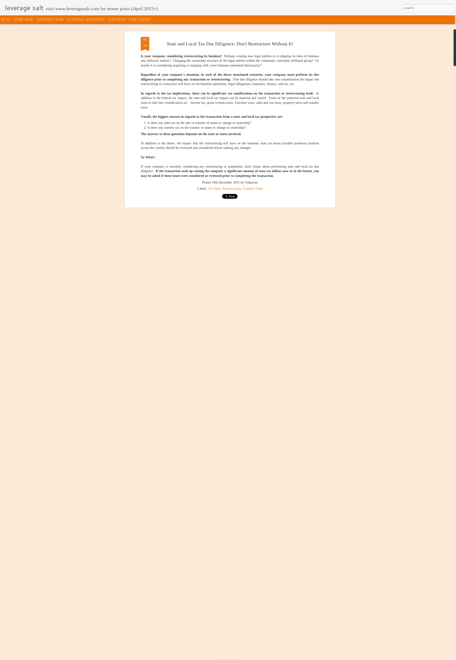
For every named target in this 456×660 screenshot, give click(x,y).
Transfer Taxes (253, 188)
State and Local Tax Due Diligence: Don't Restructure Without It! (230, 43)
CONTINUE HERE (50, 19)
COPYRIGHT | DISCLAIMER (129, 19)
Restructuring (232, 188)
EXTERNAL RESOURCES (86, 19)
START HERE (23, 19)
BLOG (5, 19)
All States (214, 188)
